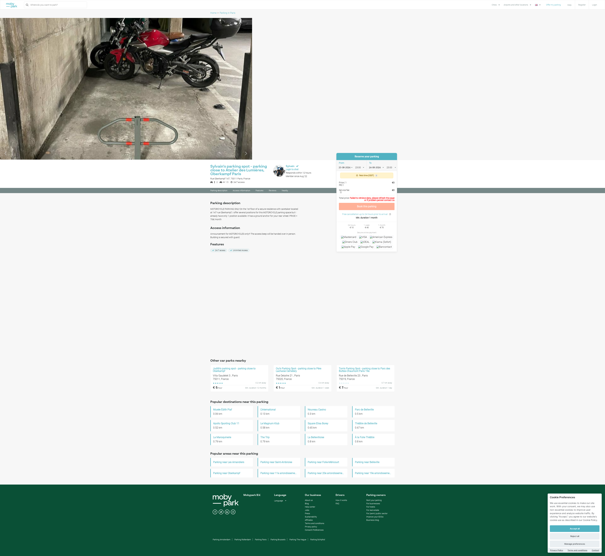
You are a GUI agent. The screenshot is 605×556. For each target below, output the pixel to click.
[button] (19, 89)
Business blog (372, 520)
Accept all (575, 528)
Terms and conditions (577, 550)
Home (213, 12)
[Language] (538, 4)
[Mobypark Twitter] (221, 512)
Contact (595, 550)
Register (582, 5)
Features (259, 190)
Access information (241, 190)
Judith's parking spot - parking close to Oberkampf (234, 369)
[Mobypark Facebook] (215, 512)
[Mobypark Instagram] (233, 512)
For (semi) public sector (376, 513)
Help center (310, 507)
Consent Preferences (314, 530)
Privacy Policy (556, 550)
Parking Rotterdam (242, 539)
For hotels (370, 507)
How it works (341, 500)
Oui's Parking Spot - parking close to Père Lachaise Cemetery (298, 369)
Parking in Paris (227, 12)
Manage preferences (574, 544)
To (370, 163)
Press (307, 513)
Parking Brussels (278, 539)
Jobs (307, 510)
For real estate (372, 510)
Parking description (218, 190)
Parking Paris (261, 539)
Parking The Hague (297, 539)
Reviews (272, 190)
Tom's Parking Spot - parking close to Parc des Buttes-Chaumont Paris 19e (364, 369)
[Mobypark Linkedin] (227, 512)
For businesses (373, 503)
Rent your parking (374, 500)
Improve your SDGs (374, 517)
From (341, 163)
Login (594, 5)
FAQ (337, 503)
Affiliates (309, 520)
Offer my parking (553, 5)
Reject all (574, 536)
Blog (307, 503)
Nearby (285, 190)
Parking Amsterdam (221, 539)
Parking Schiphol (317, 539)
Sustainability (311, 517)
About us (309, 500)
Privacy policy (311, 526)
